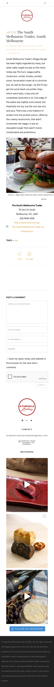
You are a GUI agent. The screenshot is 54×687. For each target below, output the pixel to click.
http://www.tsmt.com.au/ (27, 223)
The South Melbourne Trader (32, 50)
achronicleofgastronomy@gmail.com (27, 435)
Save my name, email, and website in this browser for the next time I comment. (26, 363)
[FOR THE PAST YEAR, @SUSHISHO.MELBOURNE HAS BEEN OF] (27, 484)
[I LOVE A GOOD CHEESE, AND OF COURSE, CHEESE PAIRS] (27, 596)
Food (20, 46)
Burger (15, 240)
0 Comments (14, 53)
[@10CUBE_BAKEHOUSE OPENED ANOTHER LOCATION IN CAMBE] (27, 540)
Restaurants (29, 46)
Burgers (12, 46)
